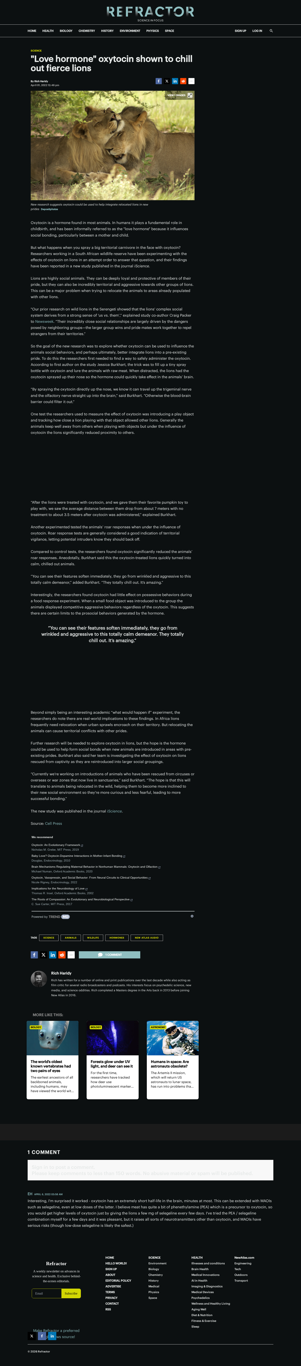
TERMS (110, 1292)
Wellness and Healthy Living (210, 1303)
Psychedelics (200, 1298)
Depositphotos (49, 209)
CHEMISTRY (87, 31)
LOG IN (257, 31)
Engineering (242, 1263)
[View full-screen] (190, 95)
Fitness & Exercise (203, 1321)
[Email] (191, 81)
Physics (153, 1292)
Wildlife (93, 937)
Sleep (195, 1326)
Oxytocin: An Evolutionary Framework (56, 845)
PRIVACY (111, 1298)
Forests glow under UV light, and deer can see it (112, 1063)
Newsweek (44, 321)
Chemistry (155, 1275)
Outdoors (241, 1275)
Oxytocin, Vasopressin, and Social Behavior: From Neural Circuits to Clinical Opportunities (90, 877)
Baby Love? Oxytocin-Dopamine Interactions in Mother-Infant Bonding (77, 855)
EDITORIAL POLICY (118, 1280)
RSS (108, 1309)
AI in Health (199, 1280)
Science (36, 50)
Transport (241, 1280)
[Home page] (150, 12)
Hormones (117, 937)
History (153, 1280)
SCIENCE (154, 1257)
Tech (237, 1269)
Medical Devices (202, 1292)
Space (152, 1298)
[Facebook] (159, 81)
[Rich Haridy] (39, 979)
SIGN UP (240, 31)
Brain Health (200, 1269)
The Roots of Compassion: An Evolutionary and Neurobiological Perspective (81, 899)
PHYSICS (152, 31)
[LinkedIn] (175, 81)
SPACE (169, 31)
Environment (157, 1263)
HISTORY (107, 31)
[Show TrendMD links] (192, 916)
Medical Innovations (205, 1275)
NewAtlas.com (244, 1257)
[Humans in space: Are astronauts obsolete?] (173, 1038)
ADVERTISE (113, 1286)
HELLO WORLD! (116, 1263)
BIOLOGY (66, 31)
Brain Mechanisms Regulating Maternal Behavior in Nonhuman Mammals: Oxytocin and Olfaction (94, 866)
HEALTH (48, 31)
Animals (71, 937)
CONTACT (112, 1303)
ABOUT (110, 1275)
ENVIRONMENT (130, 31)
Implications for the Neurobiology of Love (58, 888)
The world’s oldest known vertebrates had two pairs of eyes (51, 1066)
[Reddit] (183, 81)
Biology (36, 1027)
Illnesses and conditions (208, 1263)
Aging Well (198, 1309)
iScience (114, 811)
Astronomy (158, 1027)
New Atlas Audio (147, 937)
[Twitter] (167, 81)
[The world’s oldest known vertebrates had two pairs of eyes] (52, 1038)
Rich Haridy (61, 973)
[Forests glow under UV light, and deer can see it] (112, 1038)
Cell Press (53, 823)
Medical (153, 1286)
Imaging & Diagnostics (207, 1286)
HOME (32, 31)
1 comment (113, 955)
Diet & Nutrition (202, 1315)
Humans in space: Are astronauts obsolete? (170, 1063)
